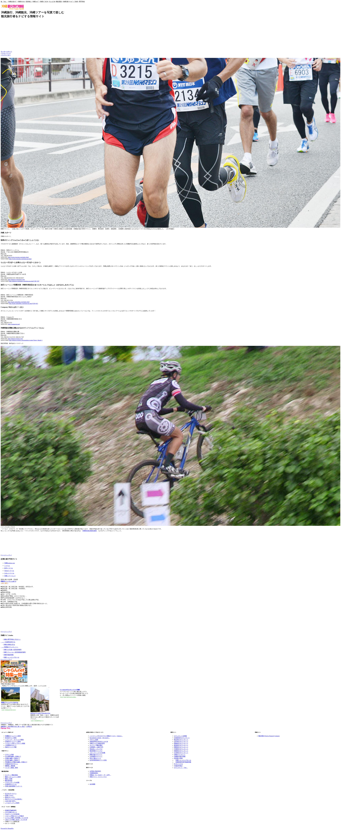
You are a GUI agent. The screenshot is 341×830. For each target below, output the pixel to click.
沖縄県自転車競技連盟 (89, 530)
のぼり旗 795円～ (10, 801)
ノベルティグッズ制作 (12, 803)
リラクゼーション (6, 40)
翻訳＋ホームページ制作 (13, 777)
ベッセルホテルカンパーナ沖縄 (70, 689)
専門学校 (82, 1)
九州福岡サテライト (96, 756)
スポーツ (3, 49)
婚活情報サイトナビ (96, 751)
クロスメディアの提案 (12, 782)
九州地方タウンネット (181, 752)
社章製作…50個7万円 (96, 747)
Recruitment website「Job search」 (100, 738)
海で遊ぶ (3, 33)
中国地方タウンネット (181, 749)
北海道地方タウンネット (182, 738)
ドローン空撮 (9, 816)
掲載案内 (3, 726)
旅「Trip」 (4, 1)
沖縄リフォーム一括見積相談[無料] (15, 652)
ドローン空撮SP (19, 816)
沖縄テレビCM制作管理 (97, 743)
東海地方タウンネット (181, 745)
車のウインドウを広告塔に (13, 799)
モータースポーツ (6, 51)
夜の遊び (3, 37)
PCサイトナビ (178, 764)
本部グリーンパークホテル (9, 702)
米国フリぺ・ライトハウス (98, 777)
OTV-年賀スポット (11, 812)
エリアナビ (4, 44)
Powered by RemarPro (7, 828)
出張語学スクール (11, 784)
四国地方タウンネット (181, 751)
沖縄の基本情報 (6, 46)
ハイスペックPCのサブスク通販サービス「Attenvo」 (106, 736)
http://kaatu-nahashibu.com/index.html (18, 302)
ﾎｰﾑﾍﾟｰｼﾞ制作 (74, 1)
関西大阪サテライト (96, 754)
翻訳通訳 (59, 1)
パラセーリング (6, 53)
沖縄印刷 (66, 1)
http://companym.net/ (14, 324)
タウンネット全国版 (180, 736)
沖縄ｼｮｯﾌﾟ (36, 1)
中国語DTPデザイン (11, 764)
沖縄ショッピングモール (11, 657)
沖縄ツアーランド (10, 576)
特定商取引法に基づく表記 (16, 726)
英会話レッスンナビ (96, 749)
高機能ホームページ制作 (13, 736)
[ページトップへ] (6, 555)
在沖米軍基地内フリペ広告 (98, 760)
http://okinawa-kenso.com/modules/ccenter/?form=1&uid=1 (25, 340)
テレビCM (52, 1)
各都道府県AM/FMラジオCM (99, 741)
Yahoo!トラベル (9, 570)
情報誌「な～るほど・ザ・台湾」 (100, 775)
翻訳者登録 (8, 780)
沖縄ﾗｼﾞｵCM (44, 1)
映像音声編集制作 (11, 810)
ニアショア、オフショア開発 (14, 739)
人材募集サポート (11, 745)
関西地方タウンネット (181, 747)
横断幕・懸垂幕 (10, 766)
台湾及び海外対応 (95, 771)
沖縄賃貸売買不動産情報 (183, 762)
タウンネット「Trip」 (181, 767)
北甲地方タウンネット (181, 741)
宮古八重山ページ (95, 758)
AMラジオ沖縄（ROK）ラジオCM (16, 819)
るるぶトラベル (9, 573)
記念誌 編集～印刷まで (12, 760)
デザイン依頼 (94, 739)
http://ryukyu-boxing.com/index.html (18, 257)
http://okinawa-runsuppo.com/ (16, 279)
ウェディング (5, 42)
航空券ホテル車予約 (7, 29)
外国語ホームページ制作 (13, 741)
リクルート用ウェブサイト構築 (15, 743)
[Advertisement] (33, 24)
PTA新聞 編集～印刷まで (13, 756)
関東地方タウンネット (181, 743)
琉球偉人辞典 (178, 758)
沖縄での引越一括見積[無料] (12, 649)
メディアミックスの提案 (97, 752)
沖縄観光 (3, 31)
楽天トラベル (8, 568)
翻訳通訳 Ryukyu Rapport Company (269, 736)
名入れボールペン (11, 793)
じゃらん (7, 565)
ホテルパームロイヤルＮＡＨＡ (40, 713)
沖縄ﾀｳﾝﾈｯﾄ (21, 1)
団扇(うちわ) (9, 795)
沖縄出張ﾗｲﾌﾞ (12, 1)
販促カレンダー (10, 797)
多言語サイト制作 (11, 738)
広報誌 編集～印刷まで (12, 758)
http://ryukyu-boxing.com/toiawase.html (20, 259)
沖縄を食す (4, 39)
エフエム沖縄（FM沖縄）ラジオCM (16, 818)
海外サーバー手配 (11, 747)
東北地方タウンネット (181, 739)
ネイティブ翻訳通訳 (11, 775)
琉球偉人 (29, 1)
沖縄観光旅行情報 (179, 756)
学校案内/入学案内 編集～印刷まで (16, 762)
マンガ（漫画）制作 (11, 767)
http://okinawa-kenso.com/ (15, 338)
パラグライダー (6, 55)
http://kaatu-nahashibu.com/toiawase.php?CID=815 (23, 303)
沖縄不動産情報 (8, 655)
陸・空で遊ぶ (5, 35)
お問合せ (29, 726)
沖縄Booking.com (9, 563)
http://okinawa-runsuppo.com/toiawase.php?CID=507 (24, 281)
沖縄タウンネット (179, 754)
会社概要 (92, 784)
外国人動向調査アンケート (13, 786)
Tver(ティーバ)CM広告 (12, 814)
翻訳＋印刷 (8, 778)
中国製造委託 (94, 773)
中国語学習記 (178, 766)
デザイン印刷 (9, 754)
